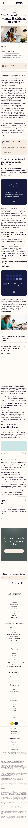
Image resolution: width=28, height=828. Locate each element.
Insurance (14, 615)
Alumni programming (14, 611)
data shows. (12, 85)
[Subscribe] (23, 152)
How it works (14, 602)
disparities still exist (6, 243)
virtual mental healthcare (7, 94)
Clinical (14, 653)
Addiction (14, 600)
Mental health (14, 598)
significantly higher (6, 112)
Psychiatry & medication (14, 640)
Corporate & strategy (14, 660)
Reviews (14, 679)
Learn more (22, 66)
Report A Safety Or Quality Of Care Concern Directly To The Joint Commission (14, 741)
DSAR (14, 744)
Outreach (14, 655)
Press (14, 706)
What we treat (14, 606)
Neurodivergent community (14, 638)
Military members (14, 636)
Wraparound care (14, 604)
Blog (14, 689)
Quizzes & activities (14, 691)
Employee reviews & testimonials (14, 666)
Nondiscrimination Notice (14, 736)
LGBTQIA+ (14, 630)
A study (3, 299)
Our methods (14, 608)
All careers (14, 664)
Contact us (14, 708)
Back (4, 9)
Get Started (19, 3)
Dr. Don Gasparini (10, 66)
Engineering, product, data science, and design (14, 662)
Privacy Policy (14, 728)
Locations (14, 710)
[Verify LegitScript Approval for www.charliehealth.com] (16, 723)
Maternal (14, 632)
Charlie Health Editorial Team (12, 53)
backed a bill (9, 99)
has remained (15, 95)
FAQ (14, 693)
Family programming (14, 613)
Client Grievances (14, 747)
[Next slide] (25, 453)
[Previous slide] (22, 453)
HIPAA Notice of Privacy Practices (14, 738)
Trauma (14, 643)
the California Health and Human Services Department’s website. (12, 756)
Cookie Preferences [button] (14, 749)
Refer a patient (14, 617)
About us (14, 704)
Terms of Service (14, 731)
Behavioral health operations (14, 657)
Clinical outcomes (14, 676)
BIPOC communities (14, 628)
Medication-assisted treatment (14, 634)
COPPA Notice (14, 733)
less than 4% (6, 220)
